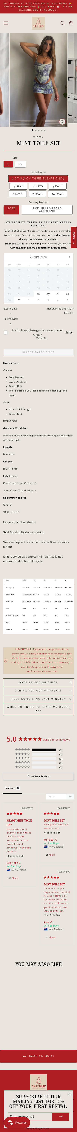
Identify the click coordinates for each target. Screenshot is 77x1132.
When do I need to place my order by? (38, 709)
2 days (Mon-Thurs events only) (38, 178)
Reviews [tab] (9, 788)
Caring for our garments (38, 690)
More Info (41, 338)
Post (11, 208)
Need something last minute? (38, 699)
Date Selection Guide (38, 682)
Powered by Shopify (38, 1129)
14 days (57, 193)
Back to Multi (41, 1056)
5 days (58, 186)
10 (20, 164)
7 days (37, 193)
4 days (38, 186)
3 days (18, 186)
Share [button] (14, 878)
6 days (18, 193)
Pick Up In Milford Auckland (47, 210)
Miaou (38, 137)
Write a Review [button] (40, 776)
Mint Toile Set (15, 856)
